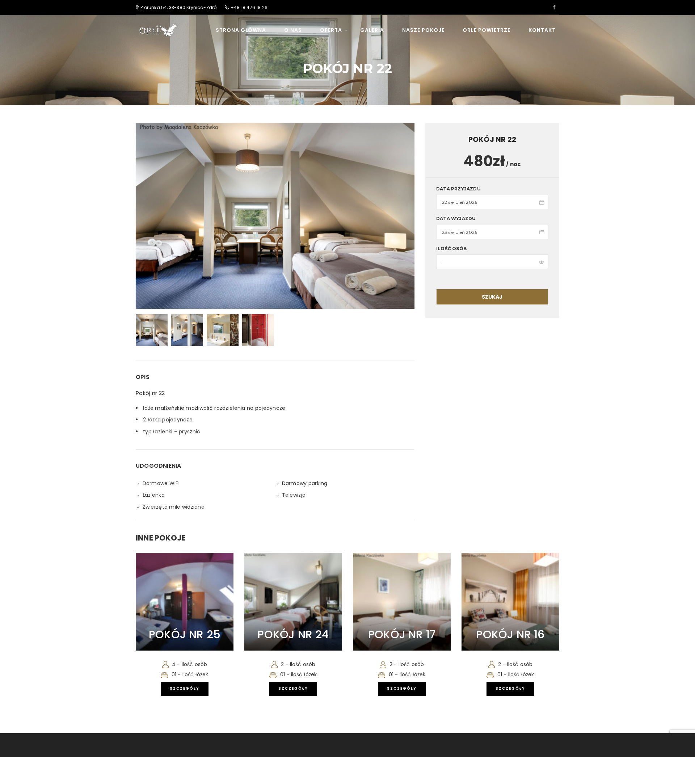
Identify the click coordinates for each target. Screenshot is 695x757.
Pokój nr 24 (293, 634)
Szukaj (492, 296)
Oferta (331, 30)
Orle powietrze (486, 30)
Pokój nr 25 (184, 634)
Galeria (372, 30)
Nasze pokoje (423, 30)
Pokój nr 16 (510, 634)
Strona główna (241, 30)
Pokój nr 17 (401, 634)
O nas (293, 30)
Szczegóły (184, 688)
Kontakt (542, 30)
